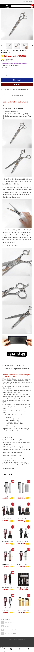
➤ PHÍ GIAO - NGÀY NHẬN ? (13, 422)
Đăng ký (30, 1)
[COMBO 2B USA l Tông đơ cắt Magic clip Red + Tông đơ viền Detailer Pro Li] (8, 534)
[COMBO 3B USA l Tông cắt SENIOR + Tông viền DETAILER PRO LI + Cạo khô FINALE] (23, 511)
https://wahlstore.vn (10, 633)
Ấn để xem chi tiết (7, 437)
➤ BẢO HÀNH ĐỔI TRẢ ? (12, 420)
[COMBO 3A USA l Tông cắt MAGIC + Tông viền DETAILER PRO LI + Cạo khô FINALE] (8, 511)
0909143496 (8, 626)
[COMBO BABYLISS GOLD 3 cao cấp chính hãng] (23, 602)
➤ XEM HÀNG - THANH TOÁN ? (14, 423)
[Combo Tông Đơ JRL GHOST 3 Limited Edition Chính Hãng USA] (23, 579)
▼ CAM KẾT (9, 417)
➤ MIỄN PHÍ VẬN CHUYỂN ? (13, 419)
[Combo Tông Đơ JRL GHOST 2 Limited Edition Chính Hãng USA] (23, 488)
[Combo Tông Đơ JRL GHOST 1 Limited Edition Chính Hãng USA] (8, 488)
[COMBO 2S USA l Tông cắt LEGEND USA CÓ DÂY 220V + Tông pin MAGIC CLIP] (8, 602)
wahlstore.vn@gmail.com (11, 630)
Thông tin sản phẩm (17, 95)
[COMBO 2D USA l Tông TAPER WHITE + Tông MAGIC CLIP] (23, 556)
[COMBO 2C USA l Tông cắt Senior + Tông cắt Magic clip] (8, 579)
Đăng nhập (25, 1)
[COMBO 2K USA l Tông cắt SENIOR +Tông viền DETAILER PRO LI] (23, 534)
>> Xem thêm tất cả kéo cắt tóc (12, 415)
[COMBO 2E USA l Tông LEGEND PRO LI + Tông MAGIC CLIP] (8, 556)
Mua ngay (17, 84)
